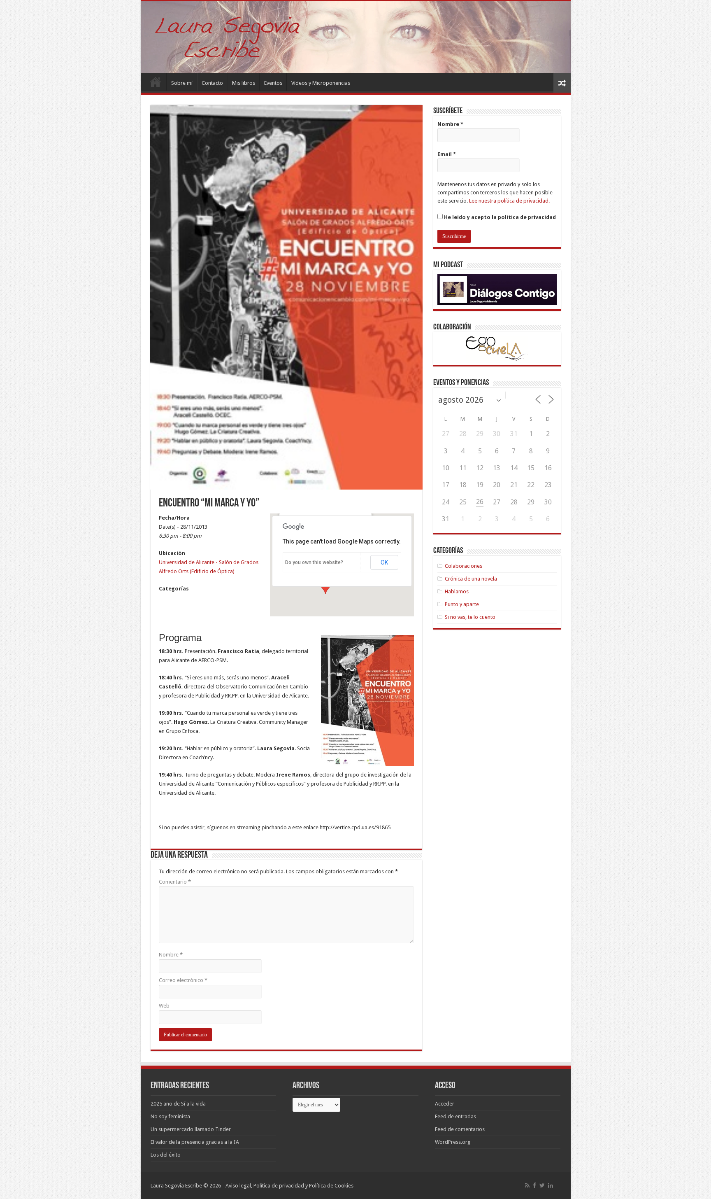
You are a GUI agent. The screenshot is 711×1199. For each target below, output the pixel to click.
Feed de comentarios (460, 1129)
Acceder (444, 1104)
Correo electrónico (183, 980)
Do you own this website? (314, 562)
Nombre (171, 955)
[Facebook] (534, 1185)
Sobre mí (182, 83)
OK (384, 562)
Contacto (212, 83)
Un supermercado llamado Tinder (191, 1129)
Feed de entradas (455, 1116)
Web (164, 1006)
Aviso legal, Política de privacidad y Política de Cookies (289, 1186)
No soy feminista (170, 1116)
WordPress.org (453, 1142)
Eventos (273, 83)
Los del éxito (166, 1155)
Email (446, 154)
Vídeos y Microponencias (320, 83)
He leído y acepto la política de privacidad (499, 217)
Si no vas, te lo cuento (470, 617)
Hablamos (457, 591)
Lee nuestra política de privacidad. (509, 201)
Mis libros (243, 83)
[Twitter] (542, 1185)
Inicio (155, 82)
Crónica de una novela (471, 579)
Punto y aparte (462, 604)
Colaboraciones (463, 566)
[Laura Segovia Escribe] (356, 37)
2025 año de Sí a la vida (178, 1104)
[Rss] (527, 1185)
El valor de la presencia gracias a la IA (195, 1142)
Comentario (175, 882)
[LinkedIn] (550, 1185)
